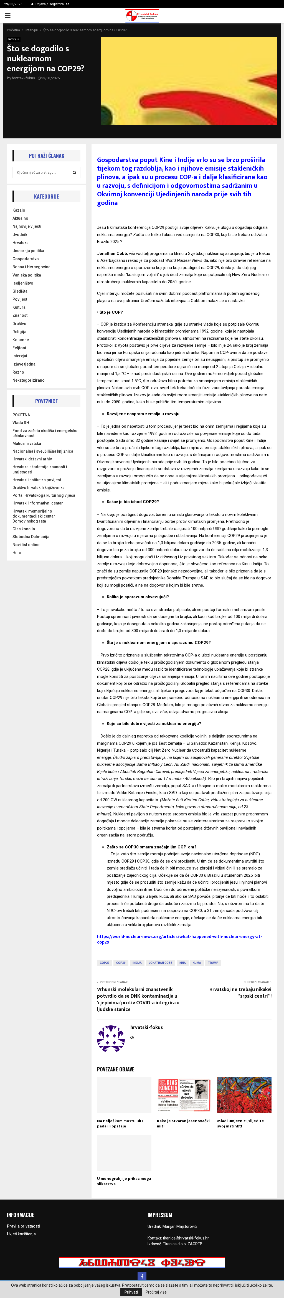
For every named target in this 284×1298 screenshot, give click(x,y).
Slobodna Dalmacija (30, 536)
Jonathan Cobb (161, 962)
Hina (16, 552)
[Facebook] (142, 1276)
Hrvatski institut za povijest (36, 480)
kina (182, 962)
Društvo (19, 323)
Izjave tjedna (24, 364)
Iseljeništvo (22, 283)
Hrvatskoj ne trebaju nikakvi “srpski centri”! (240, 992)
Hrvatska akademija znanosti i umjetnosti (39, 469)
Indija (137, 962)
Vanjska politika (26, 275)
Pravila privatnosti (23, 1226)
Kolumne (20, 340)
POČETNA (21, 415)
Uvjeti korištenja (21, 1234)
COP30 (121, 962)
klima (197, 962)
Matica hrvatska (26, 443)
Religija (19, 331)
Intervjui (13, 39)
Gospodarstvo (25, 259)
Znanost (19, 315)
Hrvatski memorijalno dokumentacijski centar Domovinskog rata (33, 516)
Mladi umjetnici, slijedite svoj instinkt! (240, 1123)
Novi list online (25, 544)
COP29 (104, 962)
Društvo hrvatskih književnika (38, 487)
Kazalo (18, 210)
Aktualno (20, 218)
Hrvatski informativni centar (37, 503)
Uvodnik (19, 234)
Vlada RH (20, 422)
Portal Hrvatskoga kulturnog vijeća (43, 495)
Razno (18, 372)
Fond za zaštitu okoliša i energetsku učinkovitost (44, 433)
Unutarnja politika (28, 251)
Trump (213, 962)
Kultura (19, 307)
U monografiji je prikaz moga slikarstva (124, 1181)
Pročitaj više (156, 1292)
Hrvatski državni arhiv (32, 459)
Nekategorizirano (28, 380)
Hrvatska (20, 242)
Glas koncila (23, 529)
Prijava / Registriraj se (52, 4)
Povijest (19, 299)
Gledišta (19, 291)
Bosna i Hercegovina (31, 267)
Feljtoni (19, 348)
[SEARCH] (74, 172)
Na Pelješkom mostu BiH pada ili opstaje (120, 1123)
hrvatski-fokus (23, 78)
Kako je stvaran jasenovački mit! (183, 1123)
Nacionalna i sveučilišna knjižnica (42, 451)
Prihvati (131, 1292)
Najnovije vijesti (26, 226)
